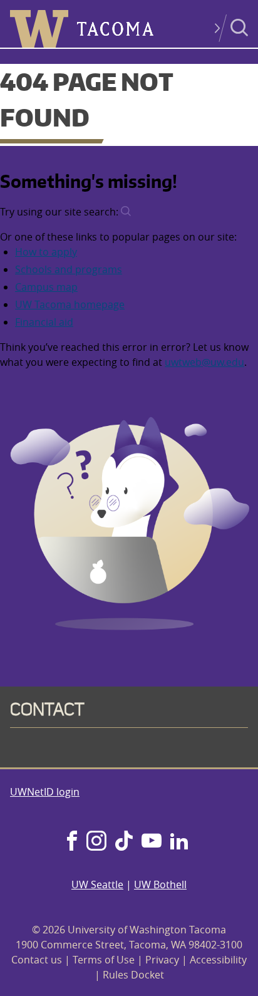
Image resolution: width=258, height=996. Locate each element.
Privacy (162, 960)
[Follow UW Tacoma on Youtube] (152, 842)
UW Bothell (160, 884)
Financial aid (44, 322)
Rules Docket (133, 975)
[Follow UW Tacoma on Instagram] (96, 842)
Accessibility (218, 960)
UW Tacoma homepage (70, 304)
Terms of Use (104, 960)
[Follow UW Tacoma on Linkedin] (179, 842)
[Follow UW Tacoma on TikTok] (124, 842)
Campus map (46, 287)
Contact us (36, 960)
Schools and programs (68, 269)
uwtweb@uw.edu (204, 362)
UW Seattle (97, 884)
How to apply (46, 252)
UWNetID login (45, 792)
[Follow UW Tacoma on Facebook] (72, 842)
